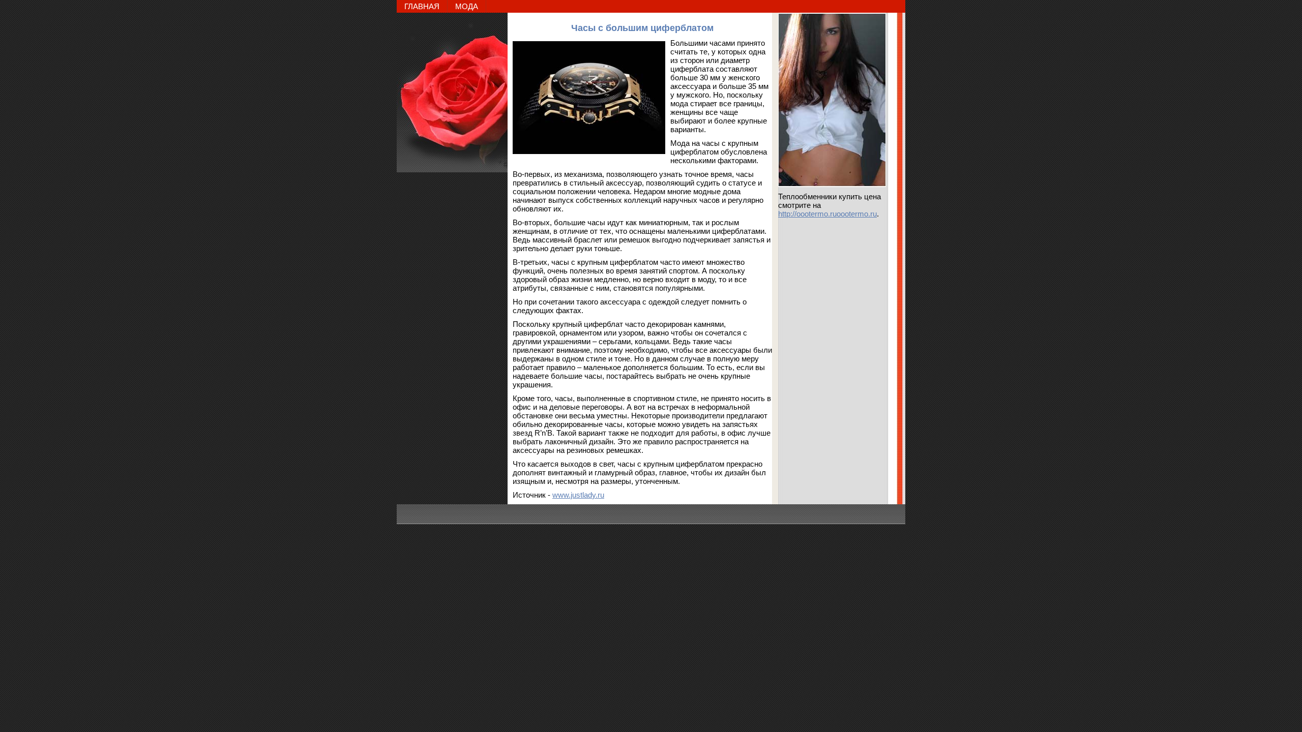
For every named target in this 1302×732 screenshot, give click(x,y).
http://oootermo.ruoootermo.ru (827, 213)
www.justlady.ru (578, 495)
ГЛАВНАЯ (421, 6)
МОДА (466, 6)
